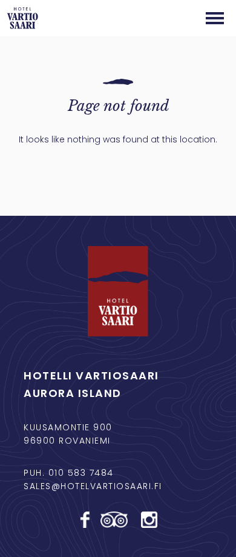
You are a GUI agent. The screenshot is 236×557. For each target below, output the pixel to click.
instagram (150, 520)
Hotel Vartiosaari (23, 18)
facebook (85, 520)
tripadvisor (115, 520)
